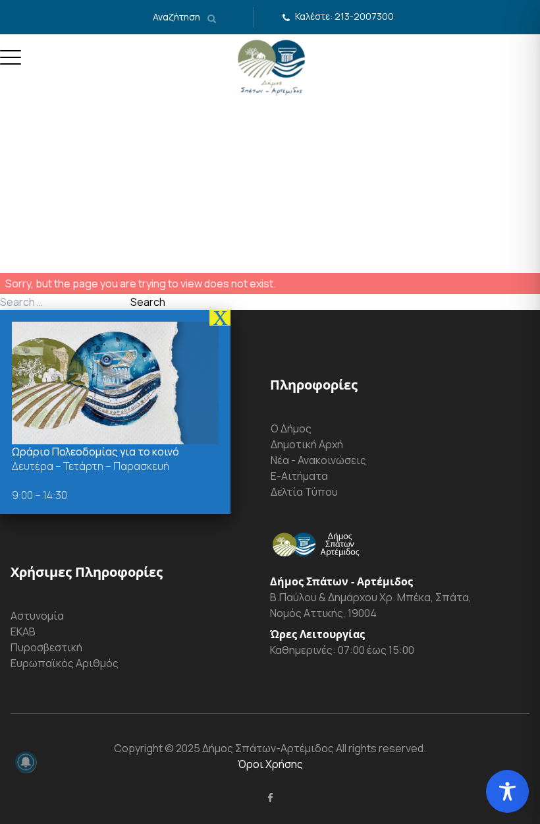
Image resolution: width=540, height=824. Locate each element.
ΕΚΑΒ (23, 631)
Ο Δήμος (291, 428)
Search (147, 302)
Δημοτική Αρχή (307, 444)
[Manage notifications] (25, 762)
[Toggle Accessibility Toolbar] (507, 791)
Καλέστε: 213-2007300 (344, 16)
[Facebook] (270, 797)
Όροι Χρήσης (270, 764)
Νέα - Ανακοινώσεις (318, 460)
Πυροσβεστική (46, 647)
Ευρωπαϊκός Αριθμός (65, 663)
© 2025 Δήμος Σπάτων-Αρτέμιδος (248, 748)
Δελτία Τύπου (304, 492)
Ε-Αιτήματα (299, 476)
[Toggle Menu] (10, 62)
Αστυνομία (37, 615)
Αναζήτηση (177, 17)
